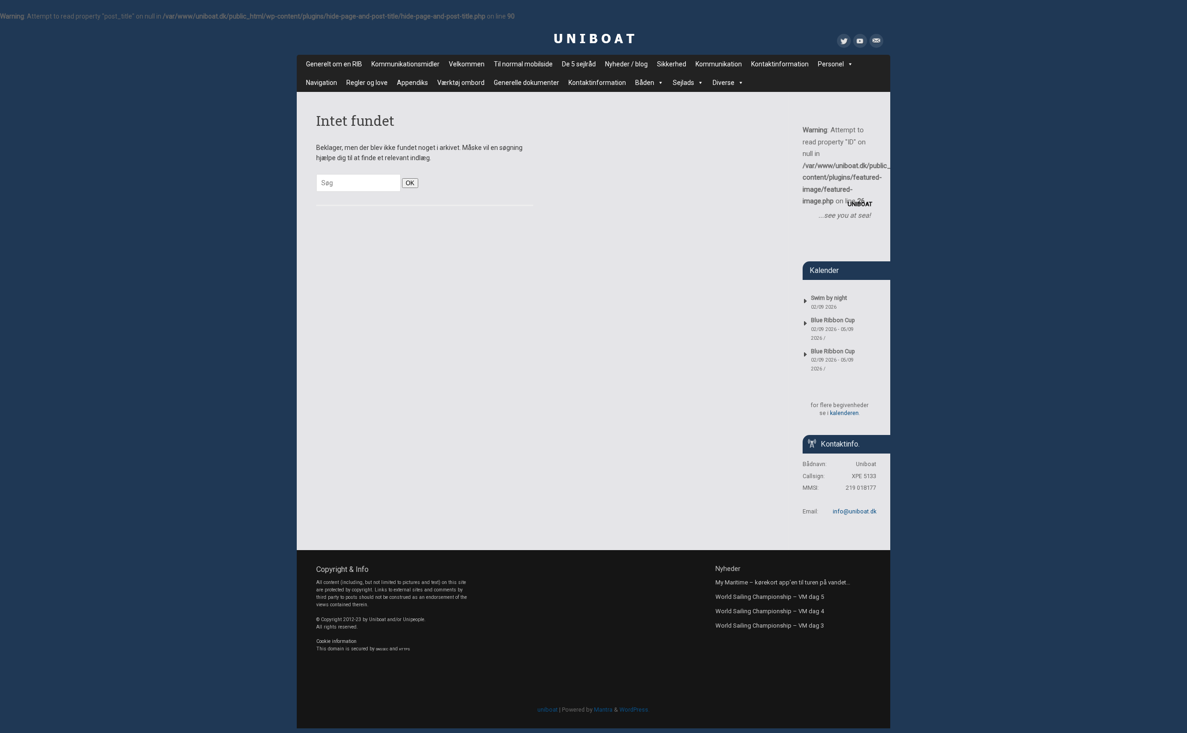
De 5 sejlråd (579, 64)
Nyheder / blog (626, 64)
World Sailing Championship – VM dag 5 (769, 596)
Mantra (603, 709)
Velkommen (467, 64)
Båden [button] (644, 82)
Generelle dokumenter (526, 82)
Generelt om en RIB (334, 64)
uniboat (547, 709)
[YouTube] (860, 43)
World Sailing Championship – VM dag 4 (769, 611)
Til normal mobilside (523, 64)
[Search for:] (359, 183)
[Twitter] (844, 43)
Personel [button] (831, 64)
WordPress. (634, 709)
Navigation (321, 82)
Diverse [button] (723, 82)
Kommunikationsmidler (405, 64)
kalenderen (844, 412)
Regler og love (367, 82)
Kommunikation (719, 64)
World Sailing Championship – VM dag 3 (769, 625)
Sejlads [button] (683, 82)
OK (408, 183)
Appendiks (412, 82)
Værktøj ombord (461, 82)
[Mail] (876, 43)
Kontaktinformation (780, 64)
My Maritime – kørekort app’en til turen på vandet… (782, 582)
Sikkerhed (671, 64)
